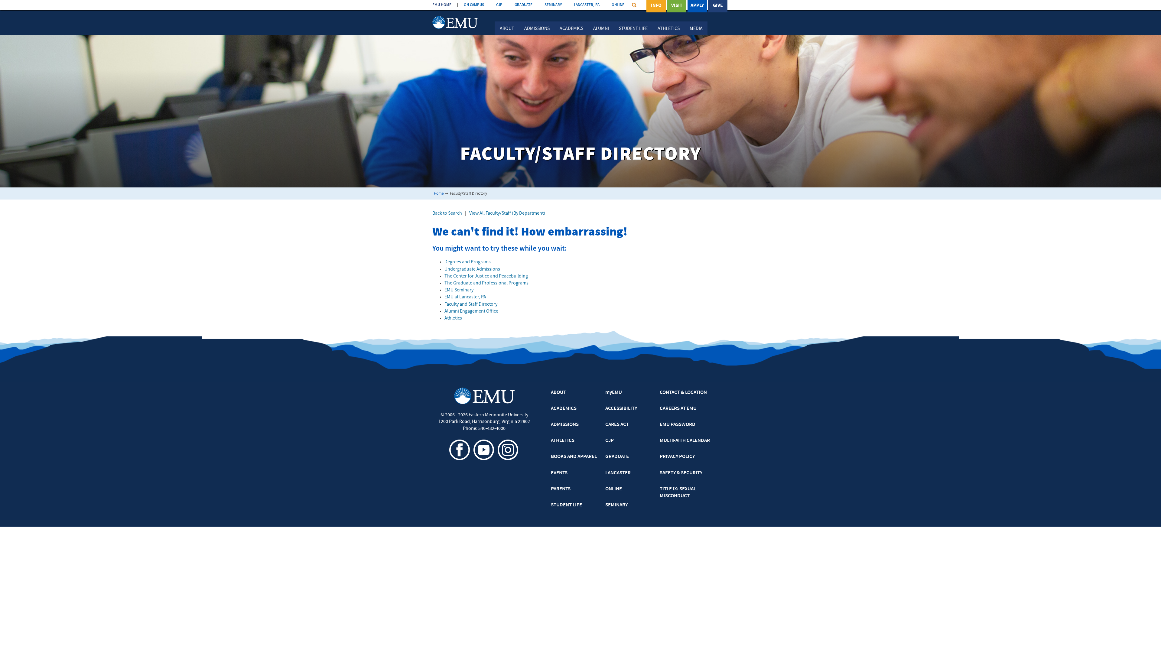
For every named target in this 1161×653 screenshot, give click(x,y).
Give (718, 5)
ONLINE (618, 5)
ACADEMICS (564, 408)
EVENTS (559, 473)
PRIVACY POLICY (677, 457)
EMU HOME (441, 5)
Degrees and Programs (467, 262)
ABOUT (558, 392)
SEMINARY (553, 5)
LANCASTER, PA (587, 5)
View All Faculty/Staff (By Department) (507, 213)
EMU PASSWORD (677, 424)
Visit (676, 5)
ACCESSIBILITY (621, 408)
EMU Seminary (458, 290)
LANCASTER (618, 473)
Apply (697, 5)
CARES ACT (617, 424)
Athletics (669, 28)
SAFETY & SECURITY (681, 473)
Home (439, 194)
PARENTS (561, 489)
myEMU (613, 392)
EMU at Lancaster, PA (465, 297)
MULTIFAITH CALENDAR (685, 440)
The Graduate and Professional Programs (486, 283)
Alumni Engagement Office (471, 311)
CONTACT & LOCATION (683, 392)
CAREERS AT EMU (678, 408)
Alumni (601, 28)
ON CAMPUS (474, 5)
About (507, 28)
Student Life (633, 28)
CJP (499, 5)
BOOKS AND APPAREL (574, 457)
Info (656, 5)
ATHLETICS (562, 440)
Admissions (537, 28)
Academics (571, 28)
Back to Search (447, 213)
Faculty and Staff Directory (470, 304)
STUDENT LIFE (566, 505)
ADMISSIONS (565, 424)
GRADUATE (523, 5)
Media (696, 28)
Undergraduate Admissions (472, 269)
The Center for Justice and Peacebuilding (486, 276)
